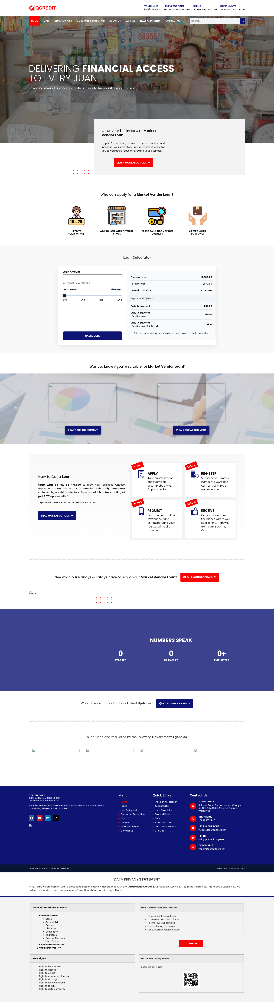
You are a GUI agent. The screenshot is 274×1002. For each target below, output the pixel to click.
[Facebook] (31, 818)
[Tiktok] (56, 818)
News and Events (150, 20)
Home (34, 20)
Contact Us (172, 20)
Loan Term (70, 289)
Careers (130, 20)
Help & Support (62, 20)
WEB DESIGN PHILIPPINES (235, 868)
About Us (115, 20)
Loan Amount (71, 272)
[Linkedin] (48, 818)
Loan (45, 20)
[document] (137, 937)
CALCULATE (92, 335)
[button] (4, 80)
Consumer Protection (91, 20)
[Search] (242, 21)
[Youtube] (39, 818)
